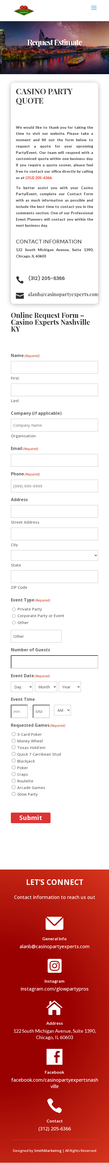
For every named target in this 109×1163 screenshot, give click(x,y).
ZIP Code (19, 587)
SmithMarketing (48, 1150)
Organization (23, 435)
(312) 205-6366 (38, 177)
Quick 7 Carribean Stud (39, 754)
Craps (22, 774)
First (15, 378)
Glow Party (27, 794)
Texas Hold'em (31, 747)
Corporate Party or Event (40, 615)
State (16, 565)
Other (23, 622)
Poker (22, 767)
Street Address (25, 522)
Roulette (25, 780)
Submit (30, 817)
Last (15, 400)
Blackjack (26, 761)
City (14, 544)
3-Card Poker (29, 734)
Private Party (29, 609)
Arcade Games (31, 787)
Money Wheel (30, 740)
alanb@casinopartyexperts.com (63, 294)
